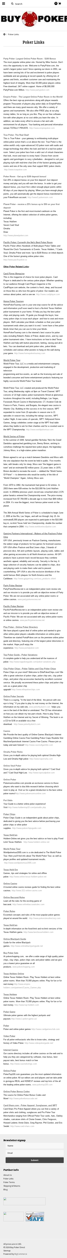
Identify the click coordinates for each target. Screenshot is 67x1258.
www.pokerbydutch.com (39, 707)
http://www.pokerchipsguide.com (26, 828)
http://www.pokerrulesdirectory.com (44, 918)
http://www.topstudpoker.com (42, 772)
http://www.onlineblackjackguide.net (27, 946)
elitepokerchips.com (31, 689)
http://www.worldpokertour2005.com (20, 863)
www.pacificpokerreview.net (32, 620)
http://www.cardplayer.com (48, 294)
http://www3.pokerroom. (38, 197)
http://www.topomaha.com (41, 759)
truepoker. (18, 169)
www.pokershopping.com (23, 967)
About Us (7, 1175)
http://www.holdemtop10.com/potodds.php (26, 807)
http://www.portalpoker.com (26, 648)
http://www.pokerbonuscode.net (23, 1098)
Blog (5, 1189)
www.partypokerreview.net (29, 599)
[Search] (12, 3)
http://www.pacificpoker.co (15, 260)
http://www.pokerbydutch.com (26, 724)
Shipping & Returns (11, 1186)
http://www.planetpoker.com (15, 235)
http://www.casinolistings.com (23, 1064)
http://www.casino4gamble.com (39, 745)
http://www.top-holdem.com (26, 1005)
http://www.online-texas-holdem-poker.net (28, 876)
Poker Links (8, 1178)
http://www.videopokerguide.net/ (38, 1043)
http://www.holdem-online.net (36, 842)
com (47, 90)
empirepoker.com (47, 128)
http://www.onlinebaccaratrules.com (28, 904)
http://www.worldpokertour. (37, 429)
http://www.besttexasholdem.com (38, 932)
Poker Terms (9, 1182)
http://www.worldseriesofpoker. (38, 526)
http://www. (9, 169)
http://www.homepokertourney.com (29, 353)
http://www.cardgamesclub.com (45, 1029)
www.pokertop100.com (42, 1084)
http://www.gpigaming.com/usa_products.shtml (34, 578)
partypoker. (40, 90)
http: (28, 90)
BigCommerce (20, 1254)
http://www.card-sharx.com (22, 1126)
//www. (33, 90)
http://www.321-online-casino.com (26, 890)
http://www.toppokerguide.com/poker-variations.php (32, 662)
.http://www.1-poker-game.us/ (24, 1019)
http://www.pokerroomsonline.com (30, 793)
